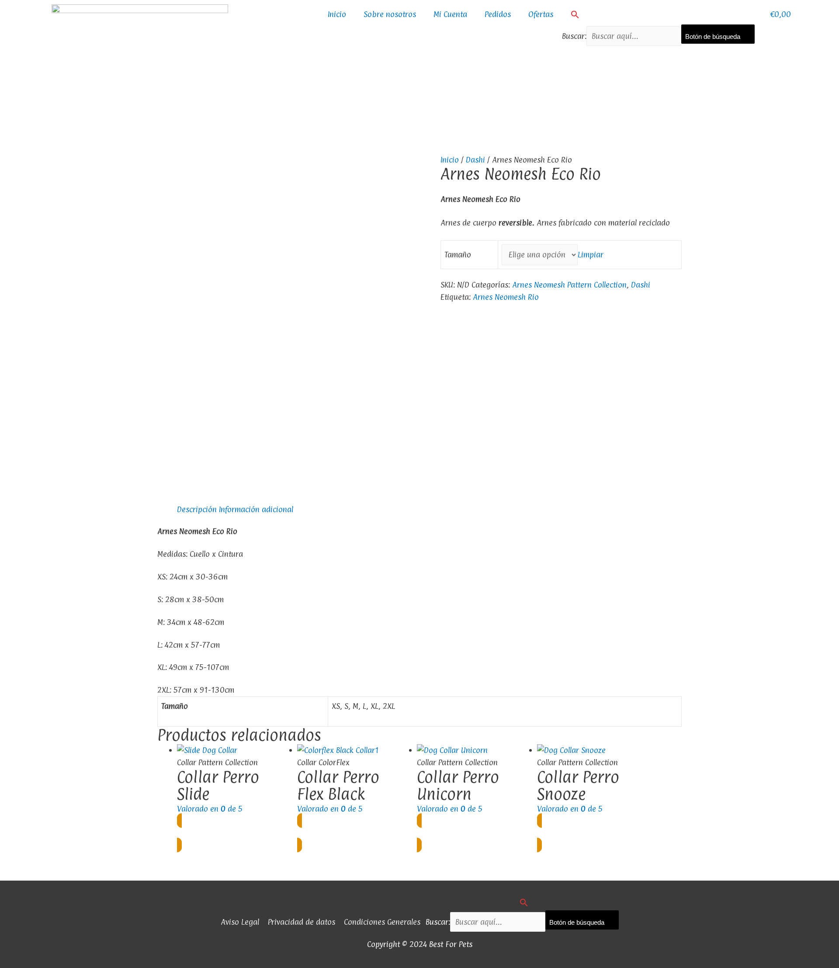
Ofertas (540, 14)
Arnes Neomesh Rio (506, 297)
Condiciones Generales (382, 921)
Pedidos (498, 14)
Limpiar (590, 254)
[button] (658, 14)
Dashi (475, 159)
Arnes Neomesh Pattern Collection (569, 284)
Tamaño (457, 254)
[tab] (197, 509)
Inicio (337, 14)
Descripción (197, 509)
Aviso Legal (240, 921)
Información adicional (256, 509)
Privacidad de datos (301, 921)
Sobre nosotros (390, 14)
